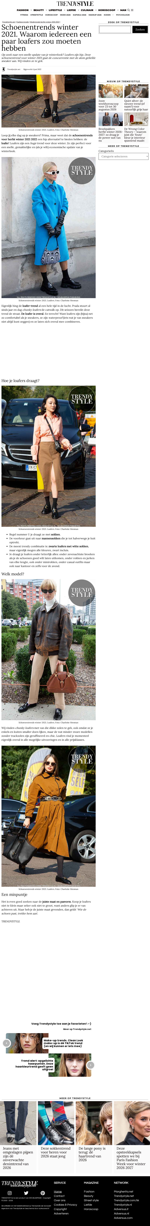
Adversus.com (123, 1217)
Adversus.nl (121, 1213)
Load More (48, 1089)
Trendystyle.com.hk (126, 1200)
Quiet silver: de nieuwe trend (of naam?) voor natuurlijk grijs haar (136, 105)
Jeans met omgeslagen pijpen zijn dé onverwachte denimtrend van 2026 (18, 1158)
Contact (59, 1196)
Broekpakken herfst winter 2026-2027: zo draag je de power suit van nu (111, 134)
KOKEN (107, 15)
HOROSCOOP (51, 15)
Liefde (71, 10)
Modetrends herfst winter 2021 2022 (44, 22)
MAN (123, 10)
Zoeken (140, 29)
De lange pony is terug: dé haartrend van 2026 (92, 1154)
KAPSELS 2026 (79, 15)
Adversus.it (121, 1209)
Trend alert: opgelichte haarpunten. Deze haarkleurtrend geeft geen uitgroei (34, 1065)
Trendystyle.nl (123, 1204)
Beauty (39, 10)
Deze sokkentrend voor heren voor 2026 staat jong (55, 1152)
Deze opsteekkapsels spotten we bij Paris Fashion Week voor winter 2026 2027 (131, 1158)
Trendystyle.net (8, 22)
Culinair (87, 10)
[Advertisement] (48, 351)
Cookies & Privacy (65, 1204)
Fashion (23, 10)
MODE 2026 (65, 15)
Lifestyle (55, 10)
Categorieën (106, 151)
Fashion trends (23, 22)
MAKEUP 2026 (95, 15)
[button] (132, 10)
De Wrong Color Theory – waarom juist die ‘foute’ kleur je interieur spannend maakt (135, 134)
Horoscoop (106, 10)
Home (58, 1191)
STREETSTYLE (36, 15)
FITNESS (24, 15)
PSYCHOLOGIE (123, 15)
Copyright (60, 1209)
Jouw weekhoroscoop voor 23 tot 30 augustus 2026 (109, 105)
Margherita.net (123, 1191)
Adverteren (61, 1213)
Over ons (59, 1200)
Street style (91, 1200)
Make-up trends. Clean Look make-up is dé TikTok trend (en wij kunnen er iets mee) (63, 1043)
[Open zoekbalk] (128, 10)
